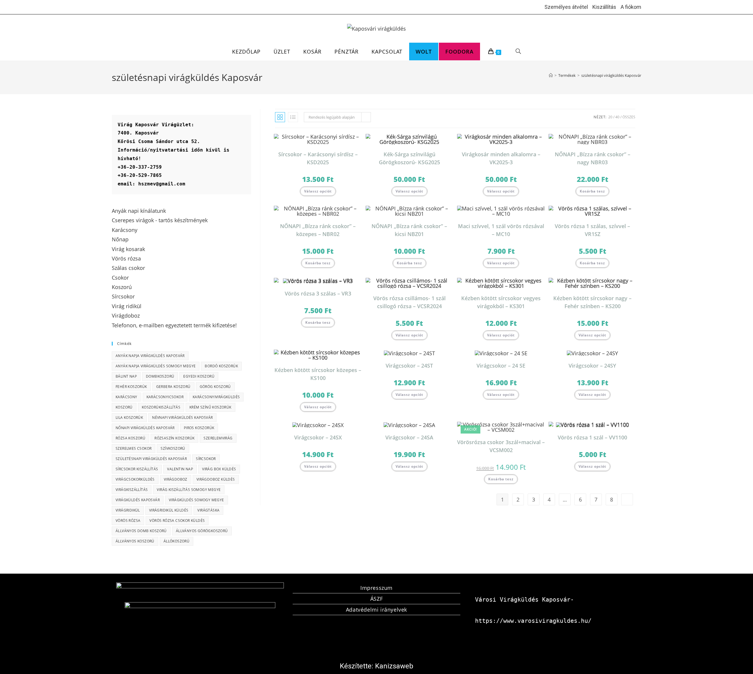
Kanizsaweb (394, 666)
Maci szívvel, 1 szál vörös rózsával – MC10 (501, 230)
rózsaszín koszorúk (174, 438)
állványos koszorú (135, 541)
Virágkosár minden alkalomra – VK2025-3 (501, 158)
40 (617, 116)
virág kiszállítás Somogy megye (189, 489)
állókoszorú (176, 541)
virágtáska (208, 510)
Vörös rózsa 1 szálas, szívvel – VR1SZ (592, 230)
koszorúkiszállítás (161, 407)
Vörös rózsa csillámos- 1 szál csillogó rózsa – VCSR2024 (409, 302)
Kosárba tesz (592, 191)
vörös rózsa (128, 520)
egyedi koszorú (198, 376)
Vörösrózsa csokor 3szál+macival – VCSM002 (501, 446)
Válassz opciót (318, 191)
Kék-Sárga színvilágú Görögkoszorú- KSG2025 (409, 158)
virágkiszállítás (132, 489)
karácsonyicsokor (165, 396)
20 (610, 116)
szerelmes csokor (133, 448)
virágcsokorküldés (135, 479)
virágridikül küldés (169, 510)
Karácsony (126, 396)
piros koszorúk (199, 427)
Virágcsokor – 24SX (318, 437)
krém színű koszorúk (210, 407)
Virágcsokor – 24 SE (501, 365)
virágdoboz (175, 479)
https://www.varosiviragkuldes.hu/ (533, 620)
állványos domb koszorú (141, 530)
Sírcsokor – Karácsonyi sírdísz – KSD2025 (318, 158)
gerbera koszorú (173, 386)
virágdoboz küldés (215, 479)
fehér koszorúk (131, 386)
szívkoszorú (173, 448)
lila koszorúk (129, 417)
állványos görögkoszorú (202, 530)
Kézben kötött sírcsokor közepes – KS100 (317, 373)
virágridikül (128, 510)
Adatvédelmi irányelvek (376, 609)
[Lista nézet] (293, 117)
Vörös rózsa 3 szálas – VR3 (318, 293)
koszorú (124, 407)
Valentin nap (180, 469)
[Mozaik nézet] (280, 117)
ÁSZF (376, 598)
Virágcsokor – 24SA (409, 437)
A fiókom (631, 7)
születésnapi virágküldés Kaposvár (611, 75)
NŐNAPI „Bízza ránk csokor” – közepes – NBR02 (318, 230)
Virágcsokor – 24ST (409, 365)
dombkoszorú (160, 376)
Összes (628, 116)
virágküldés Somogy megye (196, 499)
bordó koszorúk (221, 365)
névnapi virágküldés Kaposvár (182, 417)
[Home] (551, 75)
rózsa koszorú (130, 438)
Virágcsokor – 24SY (592, 365)
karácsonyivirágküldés (216, 396)
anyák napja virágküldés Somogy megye (156, 365)
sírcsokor (206, 458)
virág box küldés (219, 469)
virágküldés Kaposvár (138, 499)
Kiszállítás (604, 7)
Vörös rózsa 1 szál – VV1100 (592, 437)
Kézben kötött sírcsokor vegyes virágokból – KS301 (501, 302)
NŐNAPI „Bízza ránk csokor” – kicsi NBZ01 (409, 230)
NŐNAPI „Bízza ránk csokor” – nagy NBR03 (592, 158)
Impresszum (376, 587)
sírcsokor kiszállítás (137, 469)
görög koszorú (215, 386)
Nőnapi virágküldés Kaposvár (145, 427)
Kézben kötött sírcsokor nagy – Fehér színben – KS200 (592, 302)
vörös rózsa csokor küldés (177, 520)
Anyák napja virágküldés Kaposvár (150, 355)
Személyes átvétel (566, 7)
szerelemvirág (218, 438)
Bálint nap (126, 376)
